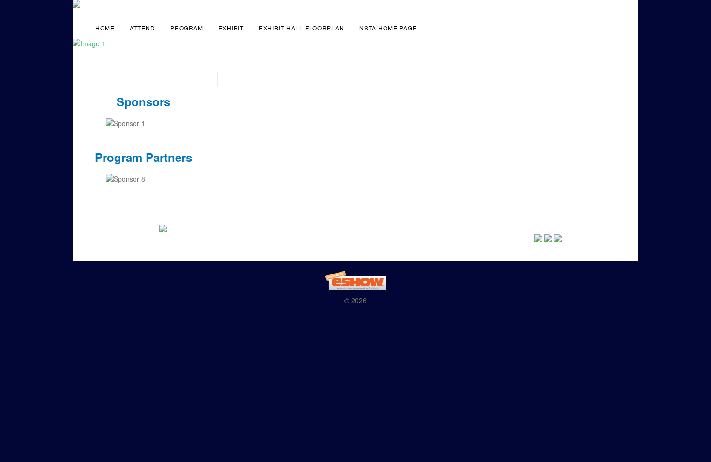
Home (105, 28)
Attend (142, 28)
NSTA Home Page (387, 28)
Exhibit (231, 28)
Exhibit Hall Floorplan (301, 28)
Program (187, 28)
